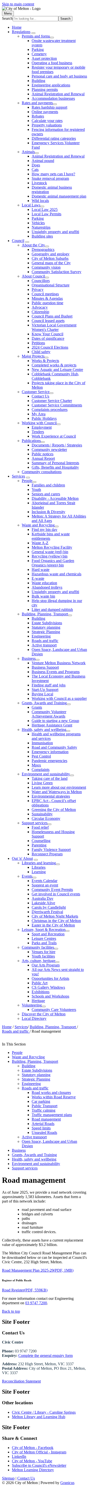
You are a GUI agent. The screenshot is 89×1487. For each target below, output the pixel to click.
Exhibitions (40, 992)
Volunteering (32, 1005)
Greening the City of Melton (54, 809)
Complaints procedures (49, 409)
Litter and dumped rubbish (52, 609)
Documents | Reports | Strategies (57, 445)
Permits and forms (36, 36)
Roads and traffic (45, 641)
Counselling (41, 841)
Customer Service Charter (52, 401)
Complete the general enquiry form (45, 1355)
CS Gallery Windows (48, 987)
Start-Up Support (45, 689)
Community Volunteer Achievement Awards (49, 714)
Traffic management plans (52, 1115)
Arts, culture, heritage (38, 961)
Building (38, 81)
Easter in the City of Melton (53, 925)
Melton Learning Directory (33, 1470)
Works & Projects (45, 361)
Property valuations (47, 125)
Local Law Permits (46, 214)
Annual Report (43, 458)
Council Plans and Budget (52, 316)
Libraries (38, 867)
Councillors (41, 281)
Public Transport (44, 1106)
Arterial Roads (43, 1124)
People (27, 481)
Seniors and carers (46, 494)
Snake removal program (50, 178)
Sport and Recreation (48, 934)
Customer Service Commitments (57, 405)
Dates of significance (48, 338)
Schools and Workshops (50, 996)
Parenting (39, 845)
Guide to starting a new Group (55, 721)
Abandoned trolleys (47, 587)
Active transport (44, 645)
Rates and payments (37, 103)
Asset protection (44, 58)
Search (7, 18)
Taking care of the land (49, 778)
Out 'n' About (22, 858)
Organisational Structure (50, 285)
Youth (36, 489)
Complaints (40, 769)
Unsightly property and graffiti (55, 232)
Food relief (40, 827)
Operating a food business (52, 63)
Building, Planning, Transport (45, 614)
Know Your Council (47, 334)
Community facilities (38, 947)
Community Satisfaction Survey (56, 272)
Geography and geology (50, 254)
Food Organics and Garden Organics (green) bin (53, 563)
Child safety (41, 352)
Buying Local (42, 694)
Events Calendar (44, 881)
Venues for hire (43, 952)
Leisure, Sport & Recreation (44, 929)
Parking (38, 49)
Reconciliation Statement (21, 1381)
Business (29, 658)
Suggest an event (45, 885)
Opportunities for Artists (50, 978)
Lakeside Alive (43, 903)
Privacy (38, 289)
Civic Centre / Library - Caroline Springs (44, 1412)
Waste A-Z (40, 543)
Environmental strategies (51, 796)
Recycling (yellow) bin (49, 556)
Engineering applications (51, 85)
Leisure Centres (44, 938)
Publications (31, 441)
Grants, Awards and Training (44, 703)
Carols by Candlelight (49, 907)
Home (7, 1027)
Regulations (21, 32)
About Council (33, 276)
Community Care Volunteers (54, 1009)
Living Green (42, 783)
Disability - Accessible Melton (55, 498)
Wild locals (40, 201)
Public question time (47, 303)
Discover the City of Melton (44, 1014)
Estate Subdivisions (47, 623)
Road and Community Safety (54, 747)
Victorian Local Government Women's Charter (54, 327)
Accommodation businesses (53, 98)
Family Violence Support (51, 849)
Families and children (48, 485)
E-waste (38, 578)
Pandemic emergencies (49, 761)
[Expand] (33, 33)
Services (18, 476)
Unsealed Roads (44, 1132)
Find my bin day (44, 529)
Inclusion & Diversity (48, 512)
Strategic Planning (46, 632)
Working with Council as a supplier (59, 698)
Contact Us (40, 396)
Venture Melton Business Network (59, 663)
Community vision (46, 267)
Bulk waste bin (43, 596)
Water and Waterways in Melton (57, 792)
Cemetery (39, 54)
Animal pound (43, 161)
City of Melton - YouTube (32, 1461)
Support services (34, 823)
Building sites (42, 236)
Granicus (67, 1483)
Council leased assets (48, 321)
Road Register (24, 1290)
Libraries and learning (39, 863)
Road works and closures (51, 1092)
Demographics (43, 249)
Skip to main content (18, 4)
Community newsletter (49, 449)
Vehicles (38, 223)
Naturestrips (41, 227)
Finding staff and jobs (49, 685)
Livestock (39, 183)
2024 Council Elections (50, 347)
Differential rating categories (54, 138)
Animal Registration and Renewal (58, 94)
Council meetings (45, 294)
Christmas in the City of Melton (56, 921)
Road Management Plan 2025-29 (37, 1270)
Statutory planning (46, 627)
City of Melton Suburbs (50, 258)
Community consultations (42, 472)
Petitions (38, 343)
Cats (35, 169)
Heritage (38, 1001)
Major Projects (33, 356)
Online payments (45, 112)
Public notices (42, 454)
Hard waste (40, 569)
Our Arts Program (46, 965)
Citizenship (40, 312)
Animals (28, 152)
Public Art (39, 983)
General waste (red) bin (50, 552)
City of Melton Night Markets (55, 916)
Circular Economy (46, 818)
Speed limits (41, 1128)
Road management (46, 1119)
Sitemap (8, 1478)
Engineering (41, 636)
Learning (39, 872)
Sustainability (42, 814)
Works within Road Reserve (54, 1097)
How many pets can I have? (53, 174)
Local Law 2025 (45, 209)
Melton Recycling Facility (52, 547)
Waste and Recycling (38, 525)
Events (27, 876)
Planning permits (45, 89)
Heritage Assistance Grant (52, 725)
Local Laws (31, 205)
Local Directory (34, 1018)
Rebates (38, 116)
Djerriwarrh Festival (47, 912)
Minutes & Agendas (47, 298)
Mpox (36, 765)
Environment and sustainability (46, 774)
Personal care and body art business (59, 76)
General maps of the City (51, 263)
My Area (38, 414)
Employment (42, 427)
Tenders (38, 432)
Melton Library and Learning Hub (38, 1417)
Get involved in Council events (56, 894)
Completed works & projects (54, 365)
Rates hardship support (49, 107)
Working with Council (39, 423)
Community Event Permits (52, 889)
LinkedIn (19, 1456)
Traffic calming (43, 1110)
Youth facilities (43, 956)
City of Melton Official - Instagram (39, 1452)
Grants (37, 707)
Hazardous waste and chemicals (56, 574)
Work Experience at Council (54, 436)
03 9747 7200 (36, 1303)
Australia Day (42, 898)
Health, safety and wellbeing (44, 729)
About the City (33, 245)
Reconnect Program (47, 854)
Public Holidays (44, 418)
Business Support (45, 667)
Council (18, 241)
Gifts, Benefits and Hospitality (55, 467)
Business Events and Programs (56, 672)
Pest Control (41, 756)
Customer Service (35, 392)
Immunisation (42, 743)
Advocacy (40, 307)
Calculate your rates (47, 121)
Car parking (41, 1101)
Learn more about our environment (59, 787)
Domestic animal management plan (59, 196)
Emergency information (50, 752)
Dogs (36, 165)
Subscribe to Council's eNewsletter (39, 1465)
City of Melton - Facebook (32, 1448)
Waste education (44, 583)
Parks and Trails (44, 943)
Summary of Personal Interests (55, 463)
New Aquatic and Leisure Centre (57, 369)
